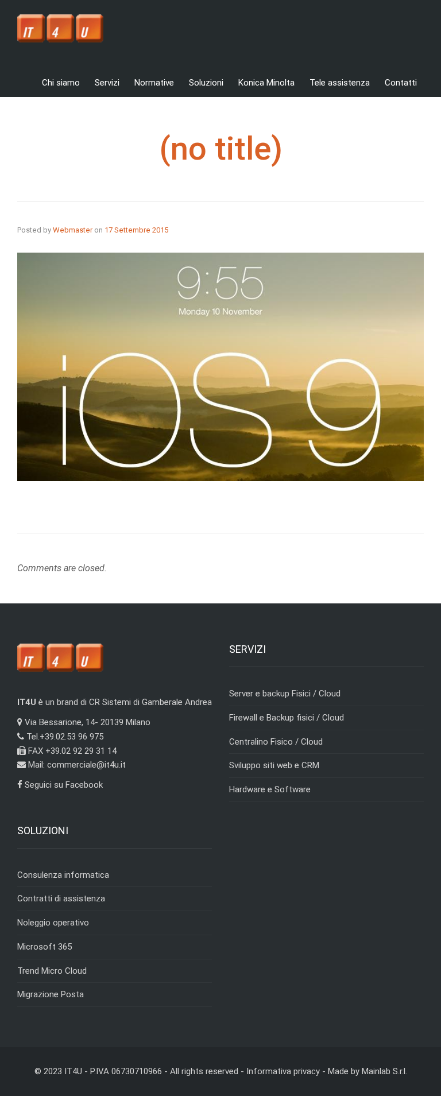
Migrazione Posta (50, 994)
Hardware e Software (270, 789)
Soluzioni (206, 83)
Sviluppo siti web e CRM (274, 765)
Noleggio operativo (53, 922)
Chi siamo (61, 83)
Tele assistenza (340, 83)
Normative (154, 83)
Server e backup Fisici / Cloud (285, 693)
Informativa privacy (283, 1071)
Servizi (107, 83)
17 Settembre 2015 (136, 230)
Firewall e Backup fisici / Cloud (286, 717)
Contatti (401, 83)
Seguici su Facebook (62, 785)
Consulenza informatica (63, 875)
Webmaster (72, 230)
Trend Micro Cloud (52, 971)
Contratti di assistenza (61, 898)
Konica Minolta (266, 83)
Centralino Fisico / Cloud (276, 742)
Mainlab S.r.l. (384, 1071)
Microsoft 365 (44, 947)
